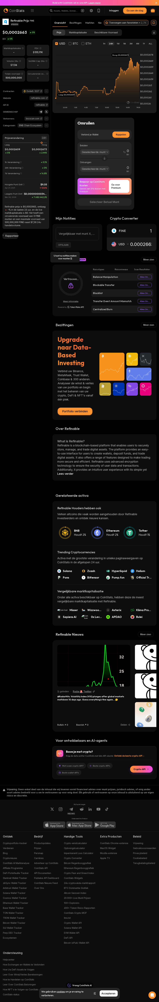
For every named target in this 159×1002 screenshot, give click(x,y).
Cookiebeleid (140, 858)
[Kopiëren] (41, 91)
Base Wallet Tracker (13, 908)
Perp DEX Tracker (12, 932)
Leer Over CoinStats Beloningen (19, 984)
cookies (61, 991)
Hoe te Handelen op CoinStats (18, 979)
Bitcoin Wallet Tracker (14, 923)
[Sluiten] (154, 3)
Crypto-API (139, 769)
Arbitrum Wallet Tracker (15, 888)
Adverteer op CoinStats (46, 863)
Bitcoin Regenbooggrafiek (77, 863)
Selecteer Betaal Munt (104, 202)
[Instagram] (60, 811)
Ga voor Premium (116, 186)
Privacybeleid (140, 853)
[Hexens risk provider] (71, 307)
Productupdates (42, 843)
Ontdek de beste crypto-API (128, 756)
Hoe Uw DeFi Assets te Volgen (18, 969)
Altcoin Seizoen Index (75, 893)
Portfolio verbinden (75, 411)
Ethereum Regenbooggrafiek (79, 868)
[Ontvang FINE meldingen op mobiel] (154, 23)
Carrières (39, 858)
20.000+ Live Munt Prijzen (77, 898)
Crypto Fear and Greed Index (79, 873)
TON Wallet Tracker (13, 913)
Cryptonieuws (10, 858)
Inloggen (114, 10)
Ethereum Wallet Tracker (15, 903)
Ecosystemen (10, 937)
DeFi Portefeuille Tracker (16, 873)
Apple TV (105, 858)
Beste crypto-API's (101, 765)
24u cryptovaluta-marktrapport (79, 883)
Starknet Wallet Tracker (15, 878)
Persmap (38, 853)
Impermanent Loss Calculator (78, 853)
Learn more (94, 2)
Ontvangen (85, 162)
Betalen (84, 145)
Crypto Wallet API (73, 923)
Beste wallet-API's (70, 772)
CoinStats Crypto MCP (75, 913)
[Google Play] (105, 824)
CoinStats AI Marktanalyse (16, 863)
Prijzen (37, 848)
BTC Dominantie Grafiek (76, 888)
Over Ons (39, 888)
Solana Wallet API (73, 928)
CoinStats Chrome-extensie (114, 843)
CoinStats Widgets (73, 878)
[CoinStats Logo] (14, 10)
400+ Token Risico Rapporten (79, 908)
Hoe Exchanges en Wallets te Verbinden (23, 964)
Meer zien (148, 259)
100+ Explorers (71, 903)
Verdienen (8, 848)
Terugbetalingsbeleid (144, 863)
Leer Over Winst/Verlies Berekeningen (23, 974)
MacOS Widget (108, 848)
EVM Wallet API (71, 932)
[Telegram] (41, 112)
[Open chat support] (152, 995)
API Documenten (42, 873)
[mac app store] (79, 824)
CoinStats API (41, 868)
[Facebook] (107, 811)
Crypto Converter (73, 858)
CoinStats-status (11, 994)
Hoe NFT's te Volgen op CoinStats (20, 989)
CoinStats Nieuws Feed (46, 883)
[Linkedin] (90, 811)
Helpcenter (8, 959)
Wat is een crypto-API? (73, 765)
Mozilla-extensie (108, 853)
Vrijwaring (138, 843)
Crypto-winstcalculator (75, 843)
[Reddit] (82, 811)
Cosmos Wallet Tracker (15, 898)
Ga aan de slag (135, 10)
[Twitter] (46, 112)
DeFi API (68, 937)
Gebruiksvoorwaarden (144, 848)
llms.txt (67, 918)
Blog (5, 853)
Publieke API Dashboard (46, 878)
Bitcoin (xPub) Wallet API (76, 942)
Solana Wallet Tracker (14, 893)
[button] (41, 91)
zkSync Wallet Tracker (14, 883)
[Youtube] (98, 811)
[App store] (54, 824)
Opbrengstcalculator (74, 848)
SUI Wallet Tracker (12, 928)
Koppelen (121, 134)
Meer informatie (70, 301)
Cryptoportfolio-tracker (15, 843)
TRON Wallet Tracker (14, 918)
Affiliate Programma (13, 868)
